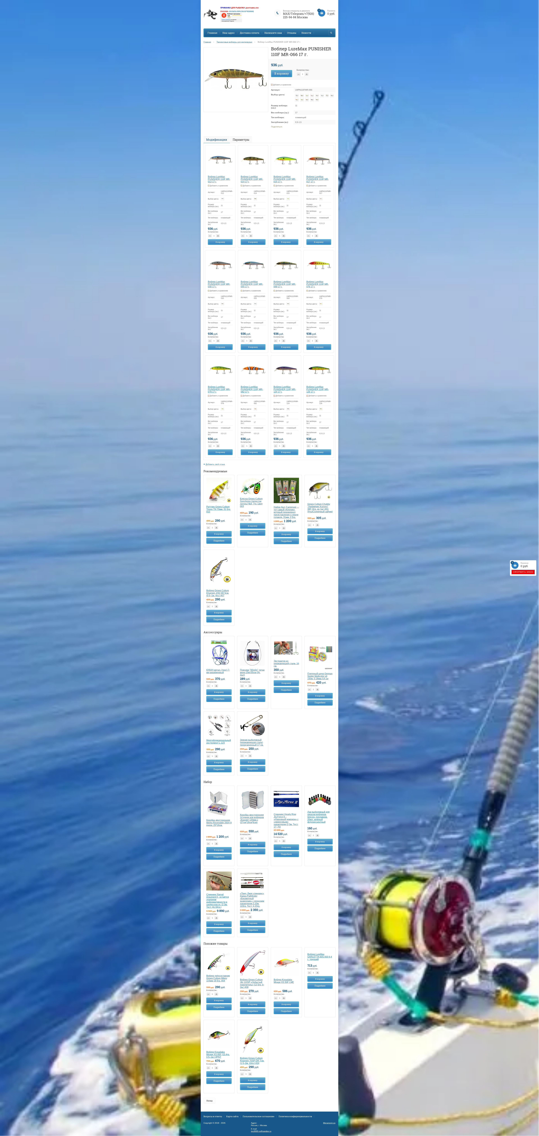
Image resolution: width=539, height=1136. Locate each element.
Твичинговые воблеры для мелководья (234, 42)
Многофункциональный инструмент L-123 (218, 741)
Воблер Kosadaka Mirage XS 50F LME (284, 980)
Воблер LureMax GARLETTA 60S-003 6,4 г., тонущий (319, 957)
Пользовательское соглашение (258, 1116)
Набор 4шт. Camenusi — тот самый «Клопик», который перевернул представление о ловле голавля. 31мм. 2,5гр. (286, 512)
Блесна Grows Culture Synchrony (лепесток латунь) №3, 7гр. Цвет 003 (251, 502)
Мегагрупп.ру (329, 1123)
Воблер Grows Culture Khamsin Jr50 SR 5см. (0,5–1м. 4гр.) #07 (217, 593)
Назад (209, 1100)
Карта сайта (232, 1116)
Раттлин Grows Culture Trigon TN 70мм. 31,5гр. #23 (218, 509)
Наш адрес (228, 32)
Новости (306, 32)
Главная (212, 32)
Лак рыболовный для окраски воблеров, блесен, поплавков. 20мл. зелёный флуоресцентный (318, 817)
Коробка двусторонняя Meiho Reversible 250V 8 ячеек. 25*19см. (219, 822)
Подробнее (218, 540)
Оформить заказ (523, 572)
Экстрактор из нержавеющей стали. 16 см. (286, 663)
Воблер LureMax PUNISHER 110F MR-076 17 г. (317, 284)
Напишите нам (273, 32)
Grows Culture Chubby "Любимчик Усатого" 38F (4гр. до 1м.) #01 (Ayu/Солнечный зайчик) (320, 508)
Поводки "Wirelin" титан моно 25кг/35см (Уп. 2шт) (252, 672)
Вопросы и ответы (213, 1116)
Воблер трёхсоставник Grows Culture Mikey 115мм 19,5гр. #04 (218, 978)
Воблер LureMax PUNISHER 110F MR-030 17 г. (219, 284)
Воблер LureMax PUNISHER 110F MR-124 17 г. (285, 389)
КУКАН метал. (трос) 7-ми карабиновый (218, 671)
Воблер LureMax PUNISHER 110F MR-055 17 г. (252, 284)
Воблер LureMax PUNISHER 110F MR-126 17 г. (317, 389)
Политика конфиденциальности (295, 1116)
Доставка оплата (249, 32)
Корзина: (520, 565)
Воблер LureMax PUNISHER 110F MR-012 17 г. (219, 179)
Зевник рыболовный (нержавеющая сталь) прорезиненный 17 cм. (251, 742)
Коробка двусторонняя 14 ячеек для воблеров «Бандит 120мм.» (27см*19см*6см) (252, 819)
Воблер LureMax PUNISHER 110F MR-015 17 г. (285, 179)
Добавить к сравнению (282, 85)
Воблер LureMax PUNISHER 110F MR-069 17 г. (285, 284)
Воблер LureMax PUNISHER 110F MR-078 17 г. (219, 389)
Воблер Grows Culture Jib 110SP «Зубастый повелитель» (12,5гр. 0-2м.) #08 (252, 983)
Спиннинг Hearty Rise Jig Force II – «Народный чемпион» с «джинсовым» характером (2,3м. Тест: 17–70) (286, 820)
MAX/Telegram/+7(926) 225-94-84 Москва (298, 15)
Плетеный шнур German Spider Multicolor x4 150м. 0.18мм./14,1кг (320, 676)
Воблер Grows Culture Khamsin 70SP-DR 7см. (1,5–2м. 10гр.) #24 (252, 1060)
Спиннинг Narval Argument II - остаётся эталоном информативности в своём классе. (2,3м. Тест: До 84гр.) (217, 900)
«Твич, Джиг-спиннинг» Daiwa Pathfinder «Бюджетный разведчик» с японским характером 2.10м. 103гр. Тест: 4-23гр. (252, 899)
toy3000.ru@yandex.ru (261, 1131)
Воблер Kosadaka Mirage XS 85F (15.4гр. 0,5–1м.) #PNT (218, 1054)
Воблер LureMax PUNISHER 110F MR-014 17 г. (252, 179)
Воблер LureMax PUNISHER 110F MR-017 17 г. (317, 179)
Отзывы (291, 32)
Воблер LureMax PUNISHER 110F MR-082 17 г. (252, 389)
